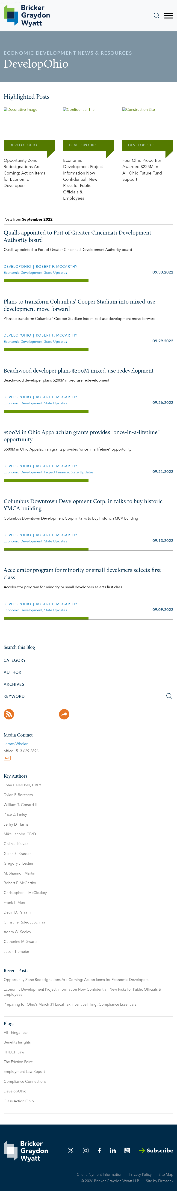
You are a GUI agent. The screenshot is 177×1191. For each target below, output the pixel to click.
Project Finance (56, 472)
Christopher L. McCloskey (25, 893)
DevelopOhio (17, 267)
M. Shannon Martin (19, 873)
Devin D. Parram (17, 912)
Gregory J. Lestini (18, 864)
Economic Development (23, 273)
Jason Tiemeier (16, 952)
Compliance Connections (25, 1082)
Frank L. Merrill (16, 903)
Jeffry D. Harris (16, 825)
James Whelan (16, 744)
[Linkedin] (113, 1150)
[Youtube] (127, 1150)
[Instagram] (86, 1150)
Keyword (14, 696)
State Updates (55, 273)
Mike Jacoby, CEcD (20, 834)
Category (15, 660)
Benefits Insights (17, 1042)
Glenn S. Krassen (18, 854)
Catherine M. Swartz (20, 942)
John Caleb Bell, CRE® (22, 785)
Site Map (166, 1175)
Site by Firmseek (159, 1181)
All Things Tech (16, 1033)
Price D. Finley (15, 815)
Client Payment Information (99, 1175)
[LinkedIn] (50, 714)
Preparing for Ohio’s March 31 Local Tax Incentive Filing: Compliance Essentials (70, 1005)
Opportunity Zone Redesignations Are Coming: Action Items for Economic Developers (76, 980)
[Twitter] (36, 714)
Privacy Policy (140, 1175)
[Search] (156, 15)
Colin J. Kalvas (16, 844)
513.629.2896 (27, 751)
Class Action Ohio (19, 1101)
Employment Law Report (24, 1072)
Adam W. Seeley (17, 932)
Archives (14, 684)
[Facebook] (23, 714)
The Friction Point (18, 1062)
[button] (64, 714)
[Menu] (168, 15)
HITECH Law (14, 1052)
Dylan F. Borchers (18, 795)
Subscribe (160, 1151)
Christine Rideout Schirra (24, 922)
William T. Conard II (20, 805)
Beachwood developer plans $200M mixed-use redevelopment (79, 371)
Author (12, 672)
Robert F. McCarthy (56, 267)
